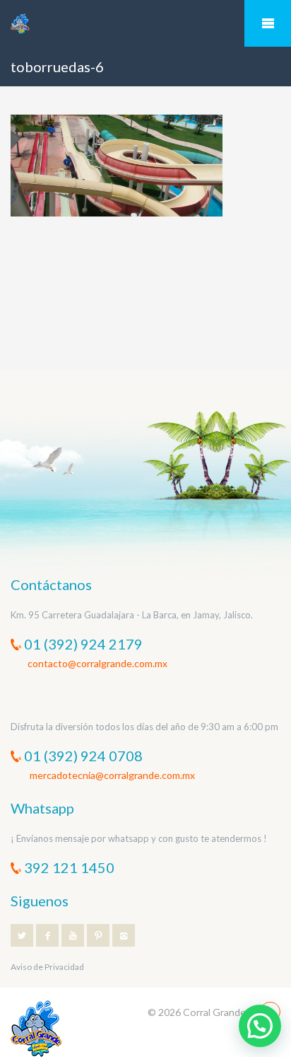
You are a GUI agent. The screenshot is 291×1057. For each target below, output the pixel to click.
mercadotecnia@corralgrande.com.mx (111, 775)
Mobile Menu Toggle (267, 23)
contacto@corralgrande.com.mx (97, 663)
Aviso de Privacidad (47, 966)
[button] (260, 1026)
